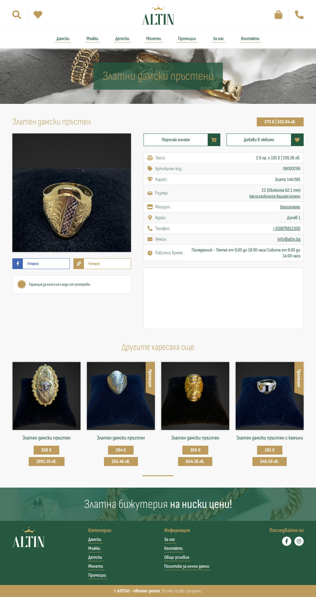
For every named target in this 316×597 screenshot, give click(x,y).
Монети (153, 39)
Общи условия (176, 557)
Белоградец (290, 207)
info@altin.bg (288, 239)
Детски (122, 39)
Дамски (62, 39)
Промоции (187, 39)
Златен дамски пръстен (47, 438)
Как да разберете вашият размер (274, 196)
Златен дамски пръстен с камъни (269, 438)
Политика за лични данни (186, 566)
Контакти (250, 39)
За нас (218, 39)
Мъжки (92, 39)
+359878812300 (286, 228)
